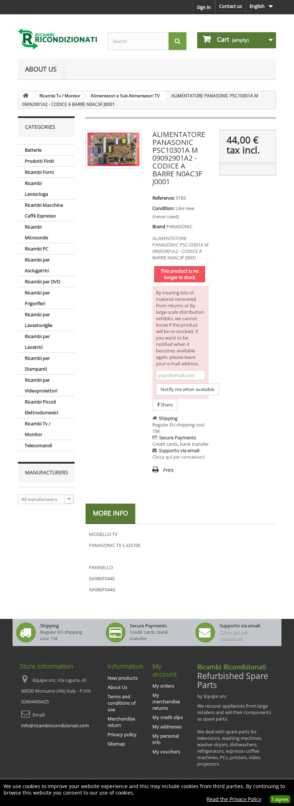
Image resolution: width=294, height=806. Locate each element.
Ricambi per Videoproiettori (41, 385)
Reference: (163, 198)
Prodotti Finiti (39, 161)
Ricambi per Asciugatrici (37, 265)
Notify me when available (187, 389)
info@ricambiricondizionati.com (55, 725)
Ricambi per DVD (42, 281)
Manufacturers (46, 472)
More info (110, 513)
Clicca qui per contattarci (178, 457)
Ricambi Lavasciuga (36, 188)
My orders (163, 686)
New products (123, 678)
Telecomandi (38, 445)
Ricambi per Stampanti (37, 363)
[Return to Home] (25, 95)
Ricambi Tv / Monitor (38, 429)
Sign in (204, 7)
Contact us (230, 6)
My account (164, 670)
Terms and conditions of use (122, 703)
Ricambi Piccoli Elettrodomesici (41, 407)
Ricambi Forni (39, 172)
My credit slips (167, 717)
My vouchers (166, 751)
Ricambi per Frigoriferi (37, 298)
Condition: (163, 208)
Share (166, 404)
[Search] (177, 41)
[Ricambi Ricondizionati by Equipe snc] (57, 39)
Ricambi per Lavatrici (37, 341)
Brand (158, 226)
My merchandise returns (166, 701)
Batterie (33, 150)
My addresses (167, 726)
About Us (41, 69)
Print (168, 470)
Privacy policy (122, 734)
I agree (280, 799)
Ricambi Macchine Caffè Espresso (44, 210)
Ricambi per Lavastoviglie (38, 319)
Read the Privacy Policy (234, 799)
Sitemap (116, 744)
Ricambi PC (36, 248)
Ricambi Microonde (36, 232)
